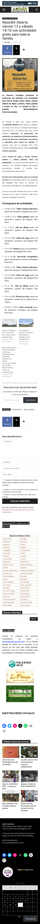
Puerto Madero (8, 576)
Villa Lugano (25, 594)
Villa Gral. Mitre (9, 594)
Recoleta (24, 576)
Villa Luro (6, 596)
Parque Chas (8, 573)
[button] (3, 10)
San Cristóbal (8, 582)
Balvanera (7, 542)
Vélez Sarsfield (26, 585)
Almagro (24, 539)
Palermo (24, 568)
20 (20, 905)
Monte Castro (8, 565)
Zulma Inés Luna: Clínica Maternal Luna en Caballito (10, 762)
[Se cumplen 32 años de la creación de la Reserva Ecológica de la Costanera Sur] (26, 323)
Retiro (5, 579)
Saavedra (24, 579)
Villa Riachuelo (8, 602)
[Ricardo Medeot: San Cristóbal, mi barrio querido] (10, 796)
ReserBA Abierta (16, 409)
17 (5, 905)
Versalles (6, 588)
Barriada (7, 42)
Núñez (5, 568)
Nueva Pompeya (27, 565)
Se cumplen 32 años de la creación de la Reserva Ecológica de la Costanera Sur (26, 334)
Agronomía (7, 539)
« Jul (19, 917)
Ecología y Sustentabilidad (16, 15)
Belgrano (6, 544)
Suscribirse (30, 400)
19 (15, 905)
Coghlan (24, 547)
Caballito (6, 547)
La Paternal (7, 559)
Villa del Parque (9, 591)
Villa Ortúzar (25, 596)
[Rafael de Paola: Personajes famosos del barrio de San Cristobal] (29, 796)
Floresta (6, 556)
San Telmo (7, 585)
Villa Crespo (25, 588)
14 (25, 901)
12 (15, 901)
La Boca (23, 556)
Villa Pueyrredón (9, 599)
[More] (23, 50)
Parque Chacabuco (28, 570)
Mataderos (7, 562)
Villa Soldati (7, 605)
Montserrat (25, 562)
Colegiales (7, 550)
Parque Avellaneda (10, 570)
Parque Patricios (27, 573)
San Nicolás (25, 582)
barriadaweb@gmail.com (13, 642)
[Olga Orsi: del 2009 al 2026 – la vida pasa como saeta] (10, 776)
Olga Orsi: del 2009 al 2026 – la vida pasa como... (10, 786)
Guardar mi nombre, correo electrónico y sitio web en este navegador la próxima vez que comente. (19, 482)
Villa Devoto (25, 591)
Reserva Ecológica (29, 409)
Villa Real (24, 599)
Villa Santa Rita (26, 602)
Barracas (24, 542)
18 (10, 905)
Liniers (23, 559)
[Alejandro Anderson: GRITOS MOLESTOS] (29, 776)
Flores (23, 553)
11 (10, 901)
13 (20, 901)
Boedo (23, 544)
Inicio (3, 15)
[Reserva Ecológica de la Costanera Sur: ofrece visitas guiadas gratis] (9, 323)
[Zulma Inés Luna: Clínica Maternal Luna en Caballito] (10, 752)
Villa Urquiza (25, 605)
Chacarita (6, 553)
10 (5, 901)
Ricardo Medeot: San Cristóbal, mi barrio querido (10, 806)
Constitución (25, 550)
